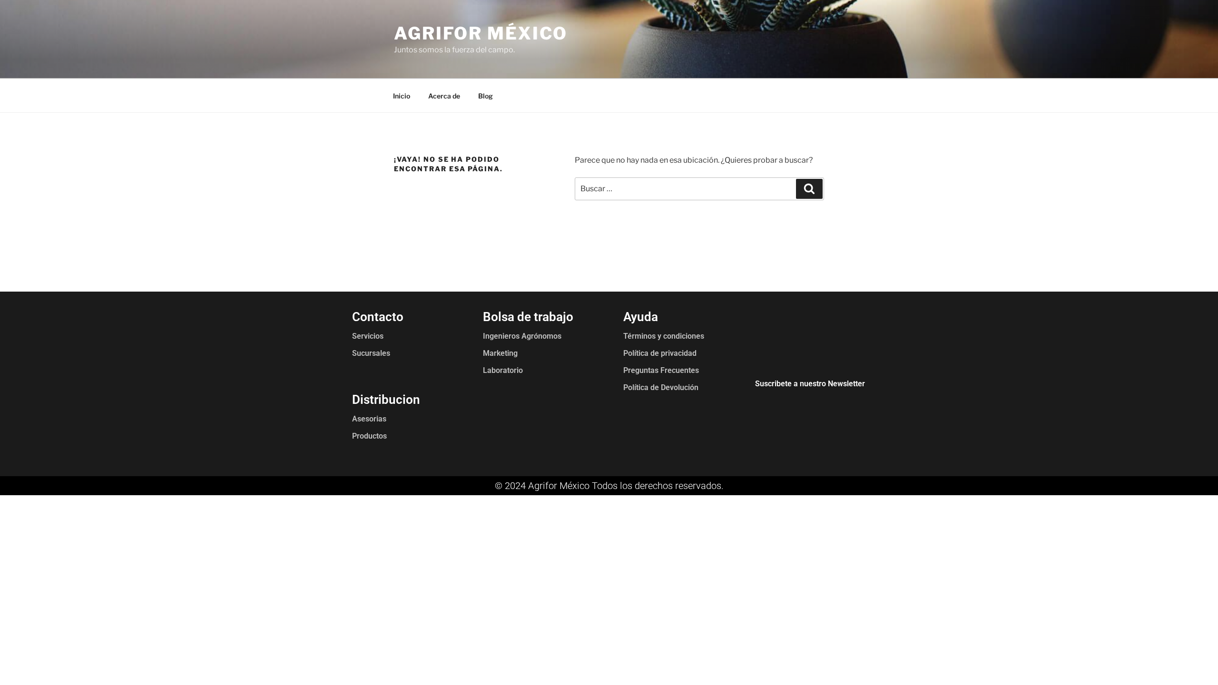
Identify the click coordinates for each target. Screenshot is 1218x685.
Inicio (401, 96)
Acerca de (444, 96)
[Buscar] (809, 189)
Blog (485, 96)
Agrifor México (481, 33)
